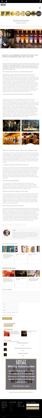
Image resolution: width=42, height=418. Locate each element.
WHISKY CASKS (4, 405)
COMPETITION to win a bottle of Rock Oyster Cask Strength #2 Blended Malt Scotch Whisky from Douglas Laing (8, 256)
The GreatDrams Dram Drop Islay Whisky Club (22, 348)
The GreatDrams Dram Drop (23, 353)
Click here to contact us (21, 23)
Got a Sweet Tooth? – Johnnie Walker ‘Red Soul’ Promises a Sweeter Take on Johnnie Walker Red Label (8, 280)
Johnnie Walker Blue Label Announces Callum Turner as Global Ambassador (33, 279)
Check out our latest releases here (21, 21)
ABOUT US (4, 407)
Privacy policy (3, 416)
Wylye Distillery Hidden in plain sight (20, 279)
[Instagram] (21, 406)
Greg (3, 60)
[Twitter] (20, 406)
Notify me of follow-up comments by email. (10, 312)
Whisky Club (4, 402)
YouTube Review (31, 65)
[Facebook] (18, 406)
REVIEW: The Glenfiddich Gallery (33, 255)
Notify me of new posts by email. (8, 315)
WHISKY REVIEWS (13, 402)
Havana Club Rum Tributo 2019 (20, 255)
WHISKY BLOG (20, 402)
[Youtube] (23, 406)
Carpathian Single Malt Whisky (9, 167)
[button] (40, 8)
